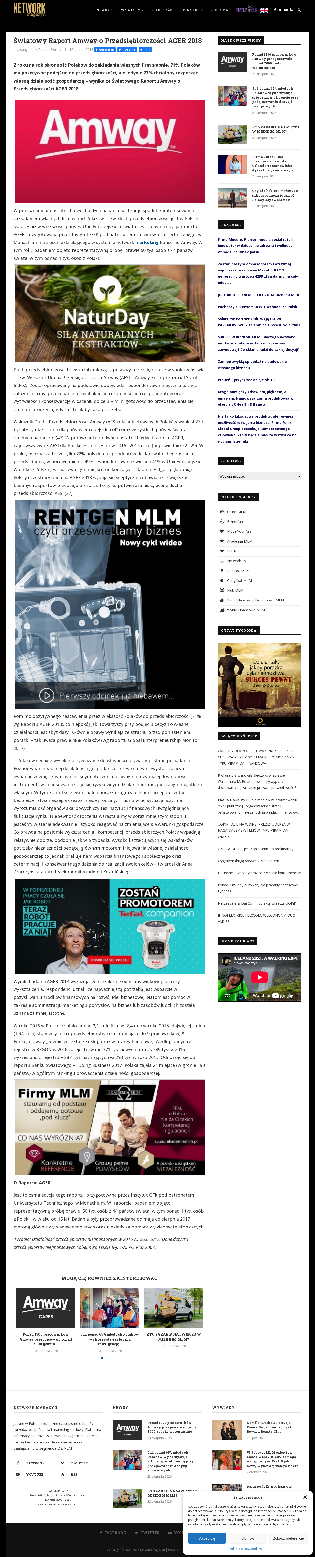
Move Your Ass (238, 531)
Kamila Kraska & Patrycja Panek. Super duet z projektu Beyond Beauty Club (271, 1427)
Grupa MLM (236, 511)
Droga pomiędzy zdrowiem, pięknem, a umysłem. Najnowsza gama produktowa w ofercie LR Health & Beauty (255, 397)
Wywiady (130, 10)
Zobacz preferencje (288, 1538)
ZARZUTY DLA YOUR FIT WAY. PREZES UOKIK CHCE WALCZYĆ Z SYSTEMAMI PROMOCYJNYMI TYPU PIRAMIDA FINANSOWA (257, 756)
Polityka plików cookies (245, 1549)
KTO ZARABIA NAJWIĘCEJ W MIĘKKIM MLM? (173, 1337)
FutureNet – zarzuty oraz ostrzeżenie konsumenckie (259, 873)
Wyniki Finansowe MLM (245, 610)
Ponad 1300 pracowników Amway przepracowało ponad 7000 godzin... (45, 1339)
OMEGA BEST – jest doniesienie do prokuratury (255, 848)
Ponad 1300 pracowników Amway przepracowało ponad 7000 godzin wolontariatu (274, 61)
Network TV (236, 560)
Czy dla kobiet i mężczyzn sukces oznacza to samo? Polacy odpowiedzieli (275, 195)
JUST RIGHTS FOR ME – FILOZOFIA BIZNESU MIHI (258, 294)
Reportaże (161, 10)
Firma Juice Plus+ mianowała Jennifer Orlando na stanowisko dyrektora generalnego (272, 163)
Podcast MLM (238, 570)
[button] (305, 1497)
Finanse (191, 10)
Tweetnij (128, 49)
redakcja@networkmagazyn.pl (62, 1504)
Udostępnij (106, 49)
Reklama (219, 10)
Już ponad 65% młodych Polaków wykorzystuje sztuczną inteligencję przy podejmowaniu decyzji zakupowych (275, 97)
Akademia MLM (239, 541)
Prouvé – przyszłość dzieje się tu (246, 379)
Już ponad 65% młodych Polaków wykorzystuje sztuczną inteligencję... (109, 1339)
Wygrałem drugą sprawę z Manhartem (248, 860)
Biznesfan (234, 521)
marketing (147, 242)
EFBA (231, 551)
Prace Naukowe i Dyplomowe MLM (255, 600)
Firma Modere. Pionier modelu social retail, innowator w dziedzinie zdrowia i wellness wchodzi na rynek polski (256, 245)
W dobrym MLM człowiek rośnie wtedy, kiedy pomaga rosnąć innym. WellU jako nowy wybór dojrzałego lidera (272, 1459)
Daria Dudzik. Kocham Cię (269, 1486)
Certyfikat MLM (239, 580)
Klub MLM (234, 590)
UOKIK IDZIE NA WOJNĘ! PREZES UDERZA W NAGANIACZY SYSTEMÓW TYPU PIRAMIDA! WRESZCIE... (254, 830)
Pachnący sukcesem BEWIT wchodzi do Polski (258, 306)
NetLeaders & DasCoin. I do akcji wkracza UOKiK (257, 903)
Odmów (247, 1538)
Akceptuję (207, 1538)
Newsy (103, 10)
